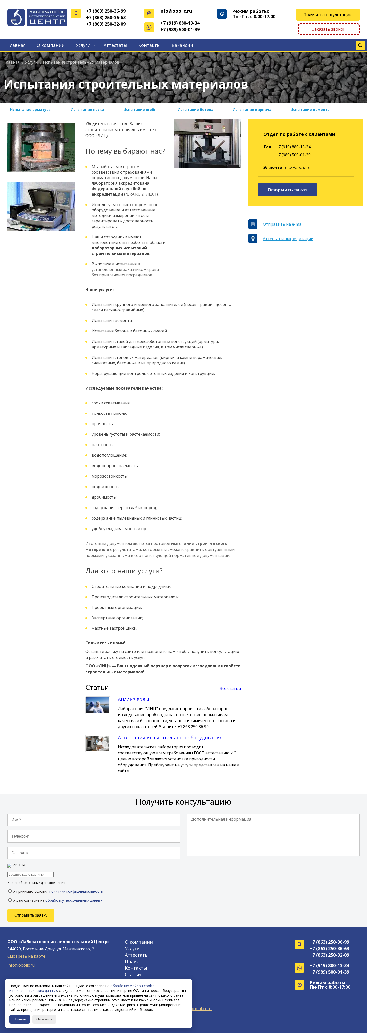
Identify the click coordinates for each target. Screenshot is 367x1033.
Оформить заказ (287, 190)
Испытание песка (87, 109)
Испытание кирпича (252, 109)
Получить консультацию (328, 14)
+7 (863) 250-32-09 (106, 24)
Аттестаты (115, 45)
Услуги (83, 45)
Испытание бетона (195, 109)
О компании (51, 45)
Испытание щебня (141, 109)
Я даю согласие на (57, 900)
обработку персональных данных (73, 900)
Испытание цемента (310, 109)
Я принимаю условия (57, 891)
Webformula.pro (196, 1009)
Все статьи (230, 688)
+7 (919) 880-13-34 (180, 23)
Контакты (149, 45)
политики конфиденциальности (76, 891)
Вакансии (182, 45)
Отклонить (44, 1019)
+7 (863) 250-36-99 (106, 11)
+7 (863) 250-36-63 (106, 17)
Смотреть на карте (26, 956)
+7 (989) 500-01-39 (180, 29)
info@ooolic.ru (175, 11)
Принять (19, 1019)
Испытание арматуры (31, 109)
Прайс (132, 961)
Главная (16, 45)
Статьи (133, 974)
